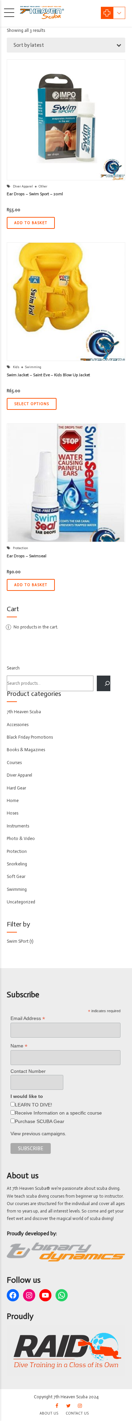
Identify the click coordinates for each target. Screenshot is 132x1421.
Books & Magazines (26, 749)
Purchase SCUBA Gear (39, 1121)
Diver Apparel (23, 186)
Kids (16, 367)
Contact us (77, 1413)
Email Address (27, 1018)
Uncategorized (21, 901)
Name (18, 1046)
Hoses (12, 813)
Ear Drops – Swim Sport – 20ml (35, 194)
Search (13, 668)
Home (13, 800)
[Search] (103, 683)
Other (43, 186)
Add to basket (30, 223)
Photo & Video (21, 838)
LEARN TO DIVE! (33, 1104)
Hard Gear (16, 787)
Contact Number (28, 1071)
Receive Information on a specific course (58, 1113)
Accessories (17, 724)
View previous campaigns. (38, 1133)
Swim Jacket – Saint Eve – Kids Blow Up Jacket (48, 375)
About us (49, 1413)
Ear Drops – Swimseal (26, 556)
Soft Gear (16, 876)
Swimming (33, 367)
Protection (20, 548)
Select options (31, 404)
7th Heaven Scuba (24, 711)
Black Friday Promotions (30, 737)
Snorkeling (17, 863)
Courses (14, 762)
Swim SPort (17, 941)
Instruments (18, 825)
